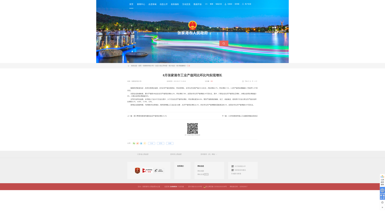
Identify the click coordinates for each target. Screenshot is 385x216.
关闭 (169, 143)
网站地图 (201, 171)
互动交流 (186, 4)
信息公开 (164, 4)
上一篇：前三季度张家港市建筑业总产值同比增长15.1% (147, 116)
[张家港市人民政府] (192, 27)
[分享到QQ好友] (141, 143)
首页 (131, 4)
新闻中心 (141, 4)
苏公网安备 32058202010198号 (216, 186)
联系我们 (180, 166)
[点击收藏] (382, 202)
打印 (160, 143)
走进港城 (152, 4)
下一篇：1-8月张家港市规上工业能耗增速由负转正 (240, 116)
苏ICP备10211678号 (195, 186)
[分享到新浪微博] (137, 143)
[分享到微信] (134, 143)
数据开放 (198, 4)
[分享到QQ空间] (144, 143)
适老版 (237, 4)
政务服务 (175, 4)
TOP (151, 143)
